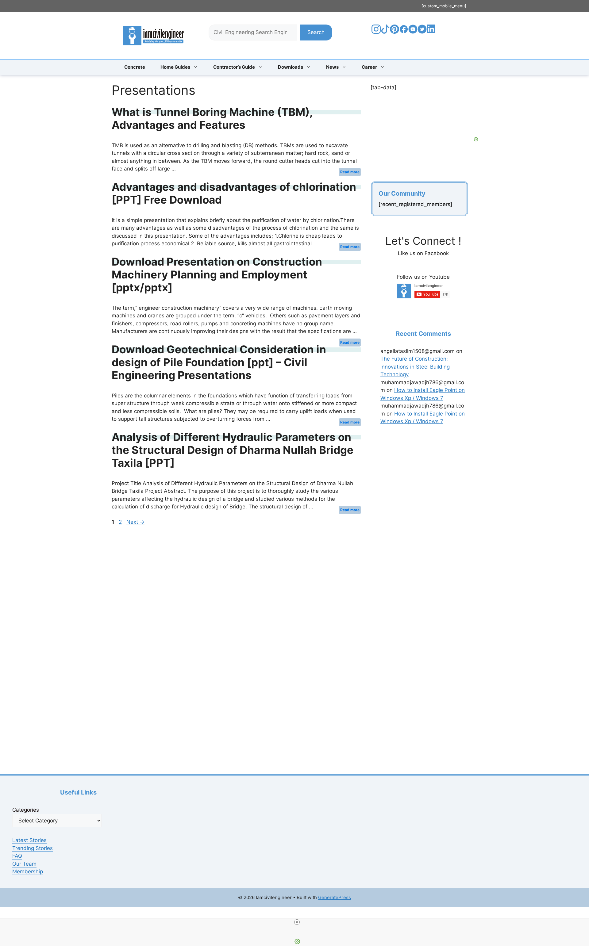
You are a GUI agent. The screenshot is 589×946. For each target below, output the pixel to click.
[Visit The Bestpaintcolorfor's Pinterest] (394, 32)
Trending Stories (32, 848)
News (332, 67)
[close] (297, 922)
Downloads (290, 67)
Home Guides (175, 67)
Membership (27, 871)
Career (369, 67)
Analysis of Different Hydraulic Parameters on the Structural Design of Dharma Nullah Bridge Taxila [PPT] (232, 450)
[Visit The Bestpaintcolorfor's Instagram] (376, 32)
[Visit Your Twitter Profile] (422, 32)
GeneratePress (334, 897)
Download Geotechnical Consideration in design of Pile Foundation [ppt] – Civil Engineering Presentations (219, 362)
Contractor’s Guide (234, 67)
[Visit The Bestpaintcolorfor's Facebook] (403, 32)
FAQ (17, 856)
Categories (25, 810)
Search (316, 32)
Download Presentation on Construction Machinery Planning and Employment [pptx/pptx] (217, 274)
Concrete (134, 67)
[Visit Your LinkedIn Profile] (432, 33)
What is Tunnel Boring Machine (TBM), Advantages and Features (212, 118)
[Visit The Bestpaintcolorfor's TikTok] (385, 32)
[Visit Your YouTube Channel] (413, 32)
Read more (350, 172)
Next (135, 522)
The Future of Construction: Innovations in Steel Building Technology (415, 366)
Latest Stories (29, 840)
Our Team (24, 864)
